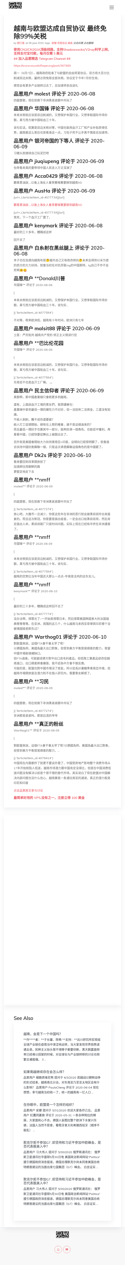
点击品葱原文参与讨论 (28, 790)
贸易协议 (62, 43)
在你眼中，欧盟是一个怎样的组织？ (49, 1105)
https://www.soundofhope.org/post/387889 (42, 65)
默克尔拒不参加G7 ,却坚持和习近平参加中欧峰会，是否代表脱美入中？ (62, 1144)
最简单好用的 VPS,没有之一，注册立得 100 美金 (49, 798)
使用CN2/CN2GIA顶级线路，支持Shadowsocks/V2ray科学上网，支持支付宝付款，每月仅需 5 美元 (62, 51)
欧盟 (54, 43)
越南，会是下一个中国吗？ (42, 1034)
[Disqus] (62, 869)
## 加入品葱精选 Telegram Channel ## (42, 59)
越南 (70, 43)
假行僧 (20, 43)
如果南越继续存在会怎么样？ (44, 1072)
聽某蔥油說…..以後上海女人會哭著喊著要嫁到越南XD (48, 205)
